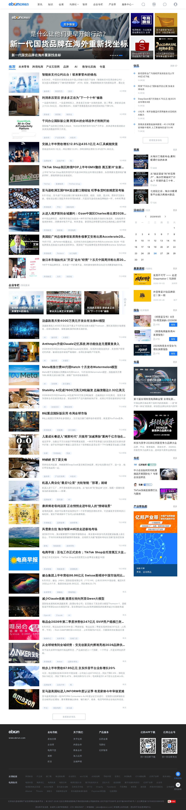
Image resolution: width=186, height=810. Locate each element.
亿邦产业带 (154, 776)
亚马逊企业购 (62, 787)
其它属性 (66, 384)
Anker (59, 662)
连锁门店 (74, 638)
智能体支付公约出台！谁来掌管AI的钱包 (69, 74)
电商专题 (29, 782)
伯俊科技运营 (61, 791)
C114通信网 (141, 776)
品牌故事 (47, 161)
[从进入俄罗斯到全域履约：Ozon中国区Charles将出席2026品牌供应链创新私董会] (24, 221)
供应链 (58, 114)
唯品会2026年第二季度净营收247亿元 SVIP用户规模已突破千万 (86, 621)
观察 (50, 756)
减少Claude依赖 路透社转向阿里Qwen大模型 (73, 598)
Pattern (60, 253)
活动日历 (139, 210)
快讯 (136, 65)
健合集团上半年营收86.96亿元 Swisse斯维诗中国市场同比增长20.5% (90, 575)
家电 (46, 546)
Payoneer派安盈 (99, 791)
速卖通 (143, 787)
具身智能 (47, 569)
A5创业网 (96, 776)
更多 (125, 303)
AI (45, 337)
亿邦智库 (103, 750)
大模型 (65, 337)
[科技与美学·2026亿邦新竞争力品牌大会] (155, 425)
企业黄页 (72, 776)
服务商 (46, 91)
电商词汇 (40, 782)
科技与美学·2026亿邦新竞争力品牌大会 (155, 442)
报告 (136, 310)
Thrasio (39, 791)
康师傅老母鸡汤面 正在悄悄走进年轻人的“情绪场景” (77, 506)
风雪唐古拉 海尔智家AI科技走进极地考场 (69, 529)
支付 (70, 91)
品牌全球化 (72, 662)
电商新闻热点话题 (32, 787)
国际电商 (70, 207)
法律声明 (77, 761)
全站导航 (52, 732)
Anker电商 (48, 787)
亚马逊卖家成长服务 (79, 791)
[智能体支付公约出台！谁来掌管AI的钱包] (24, 83)
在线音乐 (55, 407)
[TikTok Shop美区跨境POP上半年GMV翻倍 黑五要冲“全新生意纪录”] (24, 175)
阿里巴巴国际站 (156, 787)
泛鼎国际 (113, 791)
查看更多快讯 (155, 140)
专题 (136, 361)
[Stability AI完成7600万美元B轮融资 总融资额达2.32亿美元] (24, 398)
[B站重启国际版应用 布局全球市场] (24, 421)
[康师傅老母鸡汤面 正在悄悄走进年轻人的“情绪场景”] (24, 514)
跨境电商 (47, 207)
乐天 (59, 276)
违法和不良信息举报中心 (140, 807)
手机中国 (107, 776)
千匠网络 (123, 787)
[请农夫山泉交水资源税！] (63, 302)
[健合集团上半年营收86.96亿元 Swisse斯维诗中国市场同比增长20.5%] (24, 583)
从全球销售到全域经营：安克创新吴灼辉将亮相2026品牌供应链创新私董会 (93, 645)
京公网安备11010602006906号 (150, 801)
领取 (173, 324)
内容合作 (77, 744)
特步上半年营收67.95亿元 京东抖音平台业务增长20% (78, 668)
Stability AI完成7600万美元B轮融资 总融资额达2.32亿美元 (83, 390)
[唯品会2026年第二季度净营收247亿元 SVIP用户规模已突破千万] (24, 630)
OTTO (89, 787)
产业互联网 (60, 137)
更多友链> (167, 776)
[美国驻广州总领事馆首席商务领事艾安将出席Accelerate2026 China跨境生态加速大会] (24, 245)
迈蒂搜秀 (170, 787)
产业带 (112, 4)
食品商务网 (60, 776)
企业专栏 (98, 4)
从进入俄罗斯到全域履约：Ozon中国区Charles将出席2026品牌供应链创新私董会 (98, 213)
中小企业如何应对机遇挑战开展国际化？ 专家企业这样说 (146, 474)
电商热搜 (51, 782)
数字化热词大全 (91, 782)
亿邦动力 (12, 801)
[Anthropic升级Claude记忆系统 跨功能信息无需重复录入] (24, 352)
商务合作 (77, 750)
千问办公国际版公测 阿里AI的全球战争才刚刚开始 (75, 121)
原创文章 (52, 739)
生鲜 (46, 453)
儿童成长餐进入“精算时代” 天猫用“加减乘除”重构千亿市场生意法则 (87, 436)
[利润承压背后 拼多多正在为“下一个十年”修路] (24, 106)
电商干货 (52, 750)
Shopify (99, 787)
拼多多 (46, 114)
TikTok (47, 184)
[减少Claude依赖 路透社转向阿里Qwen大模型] (24, 607)
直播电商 (59, 184)
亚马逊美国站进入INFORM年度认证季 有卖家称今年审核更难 (83, 691)
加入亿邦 (77, 756)
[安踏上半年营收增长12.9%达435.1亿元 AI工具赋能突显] (24, 152)
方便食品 (57, 453)
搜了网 (49, 776)
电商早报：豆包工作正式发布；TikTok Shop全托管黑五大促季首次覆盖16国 (93, 552)
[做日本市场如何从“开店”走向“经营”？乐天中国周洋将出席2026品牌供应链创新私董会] (24, 268)
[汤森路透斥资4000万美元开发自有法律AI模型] (24, 329)
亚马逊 (60, 499)
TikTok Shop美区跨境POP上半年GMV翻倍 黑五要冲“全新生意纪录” (88, 167)
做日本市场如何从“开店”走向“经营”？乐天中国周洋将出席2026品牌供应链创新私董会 (100, 260)
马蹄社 (73, 4)
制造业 (69, 114)
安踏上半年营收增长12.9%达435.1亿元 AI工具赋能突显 (80, 144)
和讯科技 (29, 776)
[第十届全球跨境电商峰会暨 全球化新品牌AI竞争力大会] (155, 381)
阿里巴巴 (59, 91)
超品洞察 (117, 782)
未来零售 (74, 523)
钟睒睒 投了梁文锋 (54, 459)
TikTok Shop (74, 184)
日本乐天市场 (77, 787)
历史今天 (106, 782)
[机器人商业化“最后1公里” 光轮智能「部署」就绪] (24, 491)
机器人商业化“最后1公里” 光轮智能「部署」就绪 (74, 483)
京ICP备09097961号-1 (126, 801)
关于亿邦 (77, 739)
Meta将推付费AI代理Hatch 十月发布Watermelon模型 (79, 367)
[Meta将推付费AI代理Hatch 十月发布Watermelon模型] (24, 375)
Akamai (28, 791)
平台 (59, 207)
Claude (59, 615)
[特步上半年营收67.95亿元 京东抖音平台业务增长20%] (24, 676)
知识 (50, 4)
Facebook (111, 787)
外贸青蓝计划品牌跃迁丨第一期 (164, 293)
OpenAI (47, 615)
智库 (85, 4)
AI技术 (73, 137)
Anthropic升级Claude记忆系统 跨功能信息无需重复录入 (81, 344)
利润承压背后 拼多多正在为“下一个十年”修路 (72, 97)
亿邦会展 (103, 739)
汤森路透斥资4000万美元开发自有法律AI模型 (73, 320)
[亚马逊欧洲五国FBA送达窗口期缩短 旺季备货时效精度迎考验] (24, 198)
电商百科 (63, 782)
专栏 (136, 457)
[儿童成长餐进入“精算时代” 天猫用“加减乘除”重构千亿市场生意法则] (24, 444)
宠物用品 (72, 592)
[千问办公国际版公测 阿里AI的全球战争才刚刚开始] (24, 129)
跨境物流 (47, 230)
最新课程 (139, 268)
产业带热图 (140, 506)
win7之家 (84, 776)
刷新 (172, 65)
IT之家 (39, 776)
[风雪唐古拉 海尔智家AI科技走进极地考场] (24, 537)
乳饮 (68, 453)
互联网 (54, 384)
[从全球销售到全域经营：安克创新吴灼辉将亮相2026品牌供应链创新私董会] (24, 653)
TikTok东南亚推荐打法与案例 (145, 492)
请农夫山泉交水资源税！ (62, 311)
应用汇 (117, 776)
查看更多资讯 (69, 716)
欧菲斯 (134, 787)
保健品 (60, 592)
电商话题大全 (76, 782)
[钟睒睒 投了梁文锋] (24, 468)
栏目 (50, 761)
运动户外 (61, 161)
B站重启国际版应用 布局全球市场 (64, 413)
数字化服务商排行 (132, 782)
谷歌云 (49, 791)
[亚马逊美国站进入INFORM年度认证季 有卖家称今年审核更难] (24, 699)
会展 (61, 4)
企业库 (51, 744)
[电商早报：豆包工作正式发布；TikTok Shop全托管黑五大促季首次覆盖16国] (24, 560)
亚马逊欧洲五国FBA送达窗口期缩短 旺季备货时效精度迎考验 (83, 190)
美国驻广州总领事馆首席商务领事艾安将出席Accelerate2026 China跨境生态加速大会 (101, 236)
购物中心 (47, 638)
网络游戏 (68, 407)
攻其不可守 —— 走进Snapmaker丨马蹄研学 (165, 279)
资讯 (39, 4)
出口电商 (73, 253)
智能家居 (57, 546)
